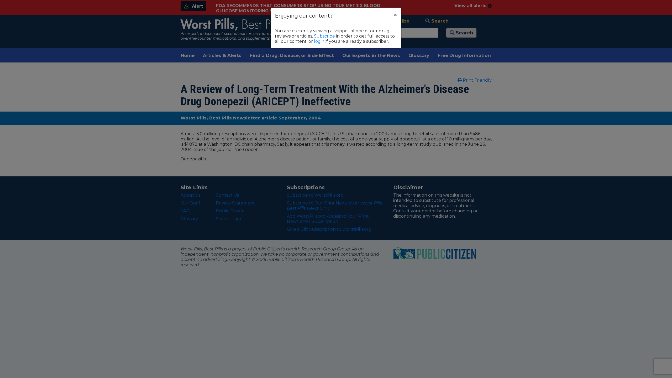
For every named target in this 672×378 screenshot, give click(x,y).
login (319, 41)
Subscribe (324, 36)
